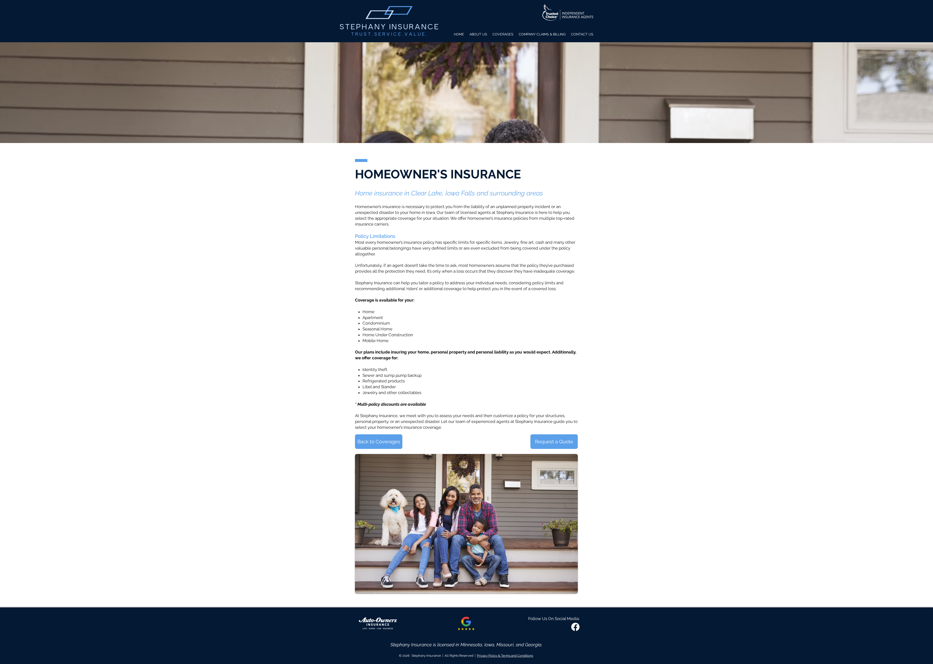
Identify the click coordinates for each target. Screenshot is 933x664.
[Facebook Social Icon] (575, 627)
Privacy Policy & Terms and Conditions (505, 655)
